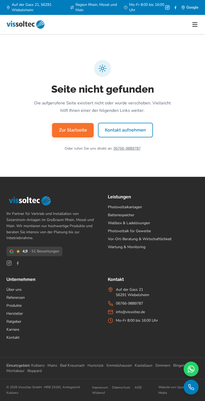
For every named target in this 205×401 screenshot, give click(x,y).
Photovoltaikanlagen (125, 207)
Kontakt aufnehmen (125, 130)
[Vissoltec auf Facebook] (175, 7)
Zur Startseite (73, 130)
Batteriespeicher (121, 215)
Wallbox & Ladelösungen (129, 223)
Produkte (14, 305)
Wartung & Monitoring (126, 246)
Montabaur (15, 370)
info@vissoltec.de (130, 311)
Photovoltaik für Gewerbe (129, 231)
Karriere (12, 329)
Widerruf (98, 393)
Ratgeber (13, 321)
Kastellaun (143, 365)
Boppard (34, 370)
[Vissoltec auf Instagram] (167, 7)
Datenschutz (121, 387)
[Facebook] (17, 263)
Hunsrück (96, 365)
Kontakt (12, 337)
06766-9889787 (127, 148)
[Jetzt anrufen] (191, 387)
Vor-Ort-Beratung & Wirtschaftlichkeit (140, 239)
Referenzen (15, 297)
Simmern (162, 365)
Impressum (100, 387)
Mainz (52, 365)
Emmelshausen (119, 365)
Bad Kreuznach (72, 365)
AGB (138, 387)
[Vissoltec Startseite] (25, 24)
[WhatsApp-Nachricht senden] (191, 369)
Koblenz (38, 365)
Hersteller (14, 313)
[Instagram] (9, 263)
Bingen (179, 365)
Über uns (14, 289)
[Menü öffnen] (195, 24)
